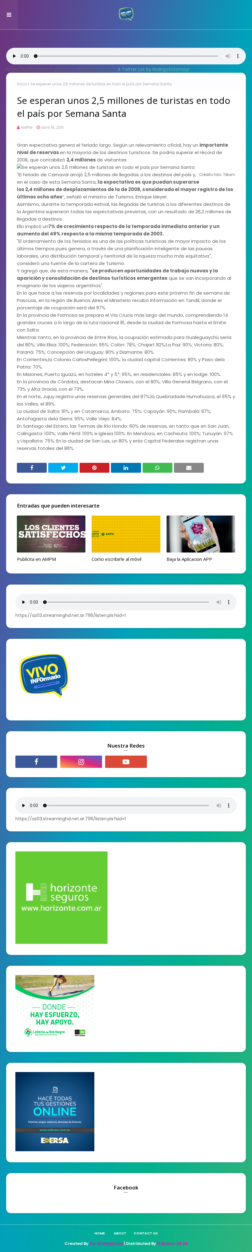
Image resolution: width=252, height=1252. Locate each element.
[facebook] (36, 762)
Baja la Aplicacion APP (189, 559)
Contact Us (146, 1233)
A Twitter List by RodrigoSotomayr (154, 69)
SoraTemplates (106, 1243)
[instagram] (81, 762)
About (120, 1233)
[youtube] (126, 762)
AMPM (27, 127)
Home (99, 1233)
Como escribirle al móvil (116, 559)
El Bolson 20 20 (172, 1243)
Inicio (22, 84)
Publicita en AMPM (36, 559)
